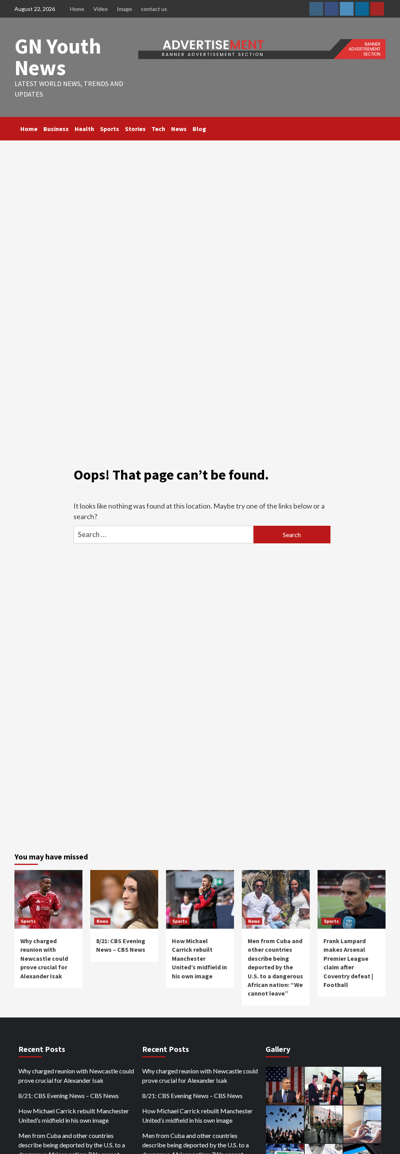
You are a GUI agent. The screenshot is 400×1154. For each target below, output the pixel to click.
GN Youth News (57, 56)
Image (124, 8)
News (179, 129)
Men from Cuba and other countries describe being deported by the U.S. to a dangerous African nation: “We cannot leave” (275, 967)
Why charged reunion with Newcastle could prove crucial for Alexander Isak (44, 958)
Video (100, 8)
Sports (109, 129)
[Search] (381, 128)
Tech (158, 129)
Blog (199, 129)
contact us (154, 8)
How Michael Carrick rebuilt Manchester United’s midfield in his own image (199, 958)
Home (77, 8)
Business (56, 129)
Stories (135, 129)
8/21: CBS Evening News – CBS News (68, 1095)
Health (84, 129)
